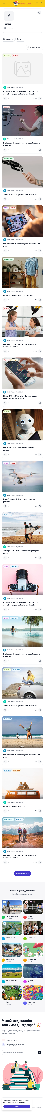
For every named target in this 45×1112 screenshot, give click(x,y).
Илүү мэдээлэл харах (22, 873)
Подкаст (15, 55)
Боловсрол (7, 55)
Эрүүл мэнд (16, 770)
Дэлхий (6, 463)
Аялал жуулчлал (8, 819)
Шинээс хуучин (35, 47)
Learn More (22, 1102)
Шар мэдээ (14, 360)
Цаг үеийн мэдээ (8, 158)
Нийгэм (6, 208)
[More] (39, 12)
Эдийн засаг (7, 515)
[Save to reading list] (40, 98)
